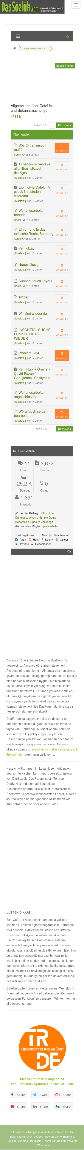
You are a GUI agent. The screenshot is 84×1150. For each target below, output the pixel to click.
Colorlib (61, 1140)
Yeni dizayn (27, 248)
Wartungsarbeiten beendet (29, 212)
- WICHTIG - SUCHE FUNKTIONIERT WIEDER (32, 334)
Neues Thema (64, 66)
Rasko (18, 219)
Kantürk (18, 238)
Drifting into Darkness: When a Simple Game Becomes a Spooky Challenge (35, 517)
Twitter (23, 297)
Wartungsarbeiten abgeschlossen (29, 394)
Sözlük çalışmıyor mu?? (29, 147)
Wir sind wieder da (32, 313)
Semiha (18, 154)
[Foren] (15, 48)
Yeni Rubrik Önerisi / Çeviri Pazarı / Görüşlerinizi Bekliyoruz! (32, 373)
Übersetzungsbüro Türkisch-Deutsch (46, 1084)
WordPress (43, 1145)
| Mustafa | (20, 177)
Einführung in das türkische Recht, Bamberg (33, 231)
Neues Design (29, 264)
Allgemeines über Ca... (35, 48)
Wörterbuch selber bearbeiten (30, 413)
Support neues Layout (35, 280)
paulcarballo (50, 526)
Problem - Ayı (28, 352)
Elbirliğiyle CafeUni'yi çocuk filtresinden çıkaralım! (32, 191)
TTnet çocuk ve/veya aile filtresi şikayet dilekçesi (32, 168)
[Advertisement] (32, 78)
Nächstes (64, 125)
